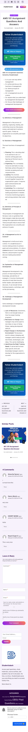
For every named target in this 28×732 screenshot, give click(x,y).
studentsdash (9, 28)
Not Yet (20, 728)
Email (5, 598)
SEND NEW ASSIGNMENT (14, 110)
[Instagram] (18, 1)
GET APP (23, 7)
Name (5, 590)
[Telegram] (8, 1)
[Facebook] (11, 1)
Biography (23, 697)
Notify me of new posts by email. (13, 617)
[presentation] (14, 436)
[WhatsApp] (5, 1)
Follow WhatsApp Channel (15, 57)
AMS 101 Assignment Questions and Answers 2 (21, 408)
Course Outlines (8, 700)
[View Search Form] (22, 1)
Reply (5, 487)
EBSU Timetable (19, 703)
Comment (6, 566)
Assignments (14, 15)
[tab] (10, 457)
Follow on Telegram (15, 51)
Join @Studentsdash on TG (15, 69)
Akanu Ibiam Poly (5, 696)
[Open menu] (17, 6)
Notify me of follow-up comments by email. (13, 611)
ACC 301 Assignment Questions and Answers (6, 408)
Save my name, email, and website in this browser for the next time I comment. (13, 604)
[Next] (23, 442)
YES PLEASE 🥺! (19, 723)
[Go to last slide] (4, 442)
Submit (6, 642)
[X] (15, 1)
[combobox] (10, 717)
